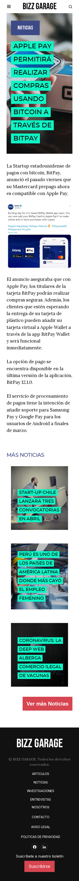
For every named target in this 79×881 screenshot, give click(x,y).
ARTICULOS (40, 774)
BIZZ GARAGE (40, 6)
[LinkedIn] (44, 847)
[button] (9, 6)
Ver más (47, 704)
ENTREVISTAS (40, 799)
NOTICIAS (41, 782)
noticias (25, 28)
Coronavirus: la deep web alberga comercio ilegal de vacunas (40, 658)
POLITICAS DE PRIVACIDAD (40, 837)
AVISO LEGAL (40, 827)
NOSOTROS (40, 807)
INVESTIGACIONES (40, 791)
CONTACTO (40, 817)
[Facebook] (34, 847)
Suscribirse (39, 866)
